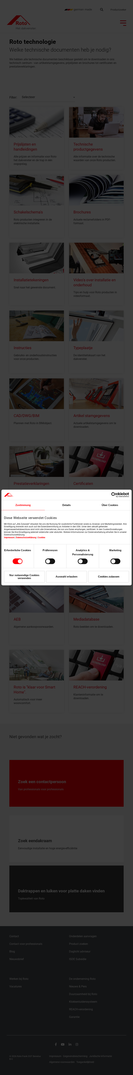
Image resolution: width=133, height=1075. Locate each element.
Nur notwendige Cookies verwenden (24, 577)
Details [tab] (66, 505)
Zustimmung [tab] (23, 505)
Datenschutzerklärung (26, 537)
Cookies (41, 537)
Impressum (9, 537)
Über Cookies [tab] (110, 505)
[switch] (50, 561)
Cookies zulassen (108, 576)
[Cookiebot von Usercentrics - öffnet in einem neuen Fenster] (114, 494)
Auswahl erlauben (66, 576)
